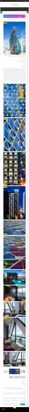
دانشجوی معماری (21, 10)
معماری (18, 8)
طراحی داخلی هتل (24, 12)
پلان (17, 10)
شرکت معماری (24, 382)
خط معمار (27, 8)
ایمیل (24, 398)
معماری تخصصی (26, 10)
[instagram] (3, 409)
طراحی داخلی (8, 8)
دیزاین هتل (13, 388)
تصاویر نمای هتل (16, 388)
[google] (5, 409)
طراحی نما (10, 388)
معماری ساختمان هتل (7, 388)
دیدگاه (24, 393)
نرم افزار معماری (3, 8)
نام (13, 398)
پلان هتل (24, 388)
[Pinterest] (2, 409)
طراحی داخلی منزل (13, 8)
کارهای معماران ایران (22, 8)
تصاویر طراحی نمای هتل (21, 388)
